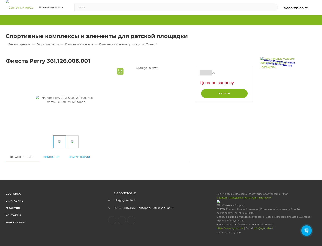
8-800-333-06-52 (296, 8)
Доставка (13, 193)
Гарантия (13, 208)
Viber (122, 220)
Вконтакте (112, 220)
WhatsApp (131, 220)
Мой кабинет (16, 222)
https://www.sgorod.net (230, 228)
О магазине (14, 200)
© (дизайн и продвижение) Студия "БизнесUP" (244, 197)
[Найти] (273, 8)
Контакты (13, 215)
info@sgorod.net (124, 200)
